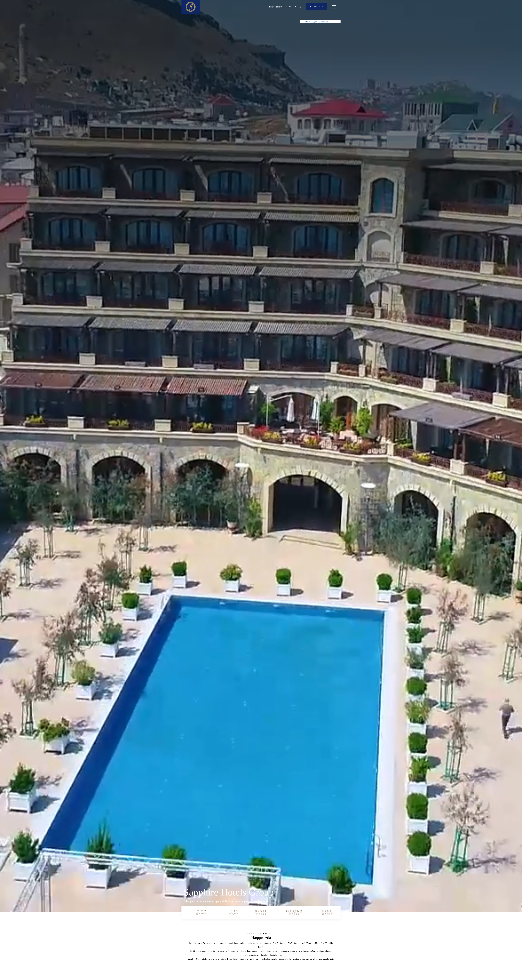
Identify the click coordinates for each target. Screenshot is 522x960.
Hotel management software (316, 22)
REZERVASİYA (316, 7)
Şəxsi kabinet (275, 6)
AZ (287, 7)
